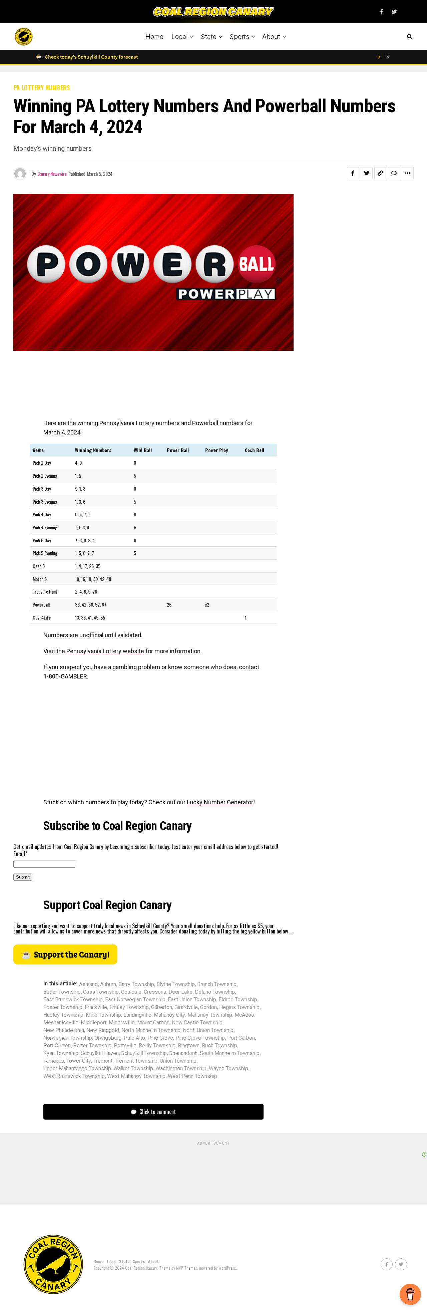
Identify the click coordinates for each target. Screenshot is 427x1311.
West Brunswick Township (74, 1076)
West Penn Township (192, 1076)
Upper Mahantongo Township (77, 1068)
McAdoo (244, 1015)
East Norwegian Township (135, 999)
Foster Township (62, 1007)
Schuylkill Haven (100, 1053)
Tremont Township (136, 1061)
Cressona (155, 992)
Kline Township (103, 1015)
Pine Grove (160, 1038)
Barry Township (136, 984)
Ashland (88, 984)
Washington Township (180, 1068)
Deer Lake (180, 992)
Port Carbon (241, 1038)
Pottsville (125, 1045)
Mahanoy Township (209, 1015)
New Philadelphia (63, 1030)
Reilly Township (157, 1045)
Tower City (78, 1061)
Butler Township (62, 992)
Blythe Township (175, 984)
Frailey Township (129, 1007)
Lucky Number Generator (220, 802)
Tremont (102, 1061)
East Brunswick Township (73, 999)
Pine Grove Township (200, 1038)
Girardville (186, 1007)
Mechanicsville (60, 1022)
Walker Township (133, 1068)
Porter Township (92, 1045)
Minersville (122, 1022)
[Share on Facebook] (353, 173)
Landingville (137, 1015)
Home (154, 37)
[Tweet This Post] (367, 173)
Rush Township (219, 1045)
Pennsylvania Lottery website (105, 651)
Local (179, 37)
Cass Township (101, 992)
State (209, 37)
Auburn (108, 984)
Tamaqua (53, 1061)
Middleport (93, 1022)
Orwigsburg (107, 1038)
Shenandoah (183, 1053)
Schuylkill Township (144, 1053)
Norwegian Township (67, 1038)
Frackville (96, 1007)
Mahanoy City (169, 1015)
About (271, 37)
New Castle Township (197, 1022)
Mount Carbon (153, 1022)
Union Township (178, 1061)
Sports (239, 37)
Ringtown (188, 1045)
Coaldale (131, 992)
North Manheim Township (150, 1030)
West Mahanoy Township (136, 1076)
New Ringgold (102, 1030)
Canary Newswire (52, 173)
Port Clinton (57, 1045)
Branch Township (217, 984)
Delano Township (215, 992)
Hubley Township (63, 1015)
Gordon (208, 1007)
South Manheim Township (230, 1053)
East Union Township (192, 999)
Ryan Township (60, 1053)
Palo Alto (134, 1038)
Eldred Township (238, 999)
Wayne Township (228, 1068)
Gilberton (161, 1007)
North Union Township (208, 1030)
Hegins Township (239, 1007)
